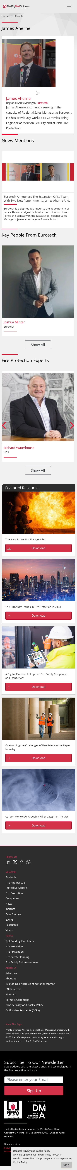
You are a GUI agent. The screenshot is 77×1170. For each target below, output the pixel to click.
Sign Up (34, 1090)
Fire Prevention (15, 951)
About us (11, 978)
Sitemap (10, 994)
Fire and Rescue (15, 882)
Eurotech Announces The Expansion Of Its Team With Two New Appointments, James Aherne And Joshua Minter (36, 200)
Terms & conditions (17, 999)
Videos (9, 930)
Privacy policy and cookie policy (24, 1005)
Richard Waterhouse (19, 448)
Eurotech (42, 102)
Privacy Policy (44, 1154)
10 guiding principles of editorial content (30, 984)
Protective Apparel (17, 887)
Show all (38, 344)
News (9, 903)
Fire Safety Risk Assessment (22, 962)
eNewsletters (13, 989)
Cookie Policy (20, 1162)
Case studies (13, 914)
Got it (66, 1164)
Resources (12, 924)
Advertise (11, 973)
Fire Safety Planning (17, 957)
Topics (9, 935)
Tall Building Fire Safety (20, 941)
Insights (10, 909)
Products (11, 877)
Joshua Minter (14, 322)
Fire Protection (14, 893)
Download (38, 548)
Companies (12, 898)
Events (9, 919)
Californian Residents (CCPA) (23, 1010)
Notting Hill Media (26, 1132)
